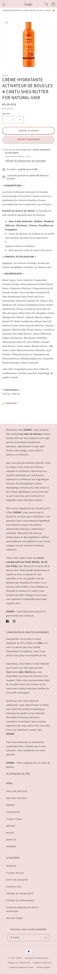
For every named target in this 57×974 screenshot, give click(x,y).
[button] (3, 4)
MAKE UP (11, 840)
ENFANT (10, 805)
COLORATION (13, 812)
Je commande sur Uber (18, 773)
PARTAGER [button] (11, 403)
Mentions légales (14, 918)
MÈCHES (10, 826)
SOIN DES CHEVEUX (16, 798)
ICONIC (19, 958)
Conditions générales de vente (21, 967)
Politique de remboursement (20, 900)
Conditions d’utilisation (42, 962)
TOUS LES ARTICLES (16, 791)
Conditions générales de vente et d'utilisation (22, 909)
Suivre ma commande (17, 880)
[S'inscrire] (46, 937)
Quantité (6, 113)
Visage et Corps (14, 819)
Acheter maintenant (28, 139)
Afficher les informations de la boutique (25, 161)
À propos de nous (15, 873)
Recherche (11, 866)
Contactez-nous (13, 887)
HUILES (10, 833)
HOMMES (11, 847)
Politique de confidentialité (19, 894)
